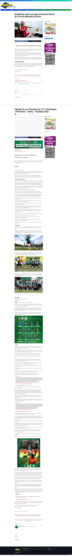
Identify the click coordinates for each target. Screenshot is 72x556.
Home (1, 0)
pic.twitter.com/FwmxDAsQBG (27, 383)
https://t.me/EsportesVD (20, 75)
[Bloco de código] (25, 94)
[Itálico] (19, 94)
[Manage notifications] (70, 554)
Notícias (3, 0)
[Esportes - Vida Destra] (16, 81)
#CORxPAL (37, 382)
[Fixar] (21, 94)
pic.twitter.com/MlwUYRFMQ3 (27, 409)
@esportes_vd (35, 74)
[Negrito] (18, 94)
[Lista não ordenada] (23, 94)
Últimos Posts (18, 78)
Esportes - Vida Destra (22, 80)
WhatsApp (38, 75)
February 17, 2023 (29, 385)
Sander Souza (21, 525)
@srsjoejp (18, 151)
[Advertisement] (53, 5)
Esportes (5, 0)
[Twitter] (41, 81)
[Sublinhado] (20, 94)
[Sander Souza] (16, 526)
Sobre (15, 78)
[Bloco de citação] (24, 94)
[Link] (26, 94)
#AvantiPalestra (19, 383)
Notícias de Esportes (21, 11)
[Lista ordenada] (22, 94)
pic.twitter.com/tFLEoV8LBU (20, 497)
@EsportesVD (27, 74)
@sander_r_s (24, 151)
